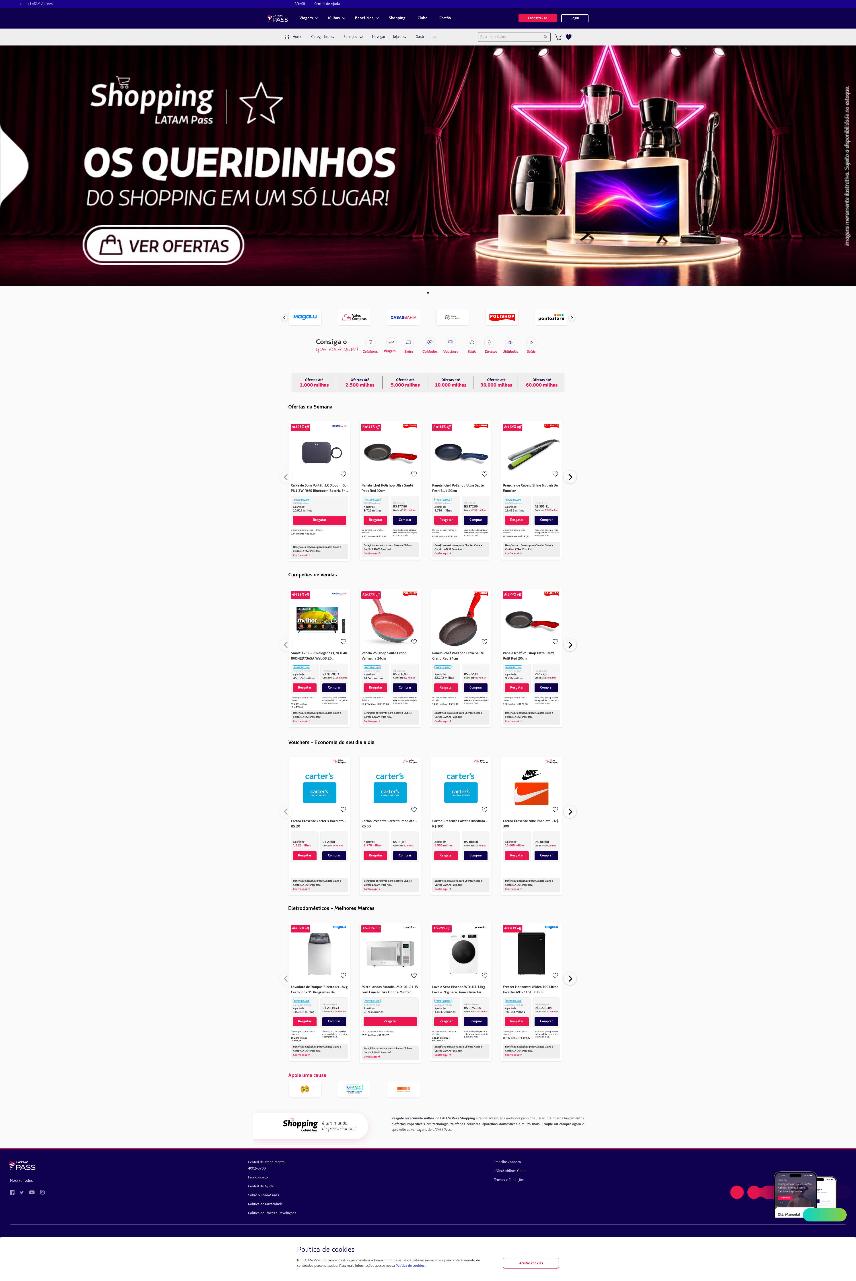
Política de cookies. (411, 1266)
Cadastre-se (538, 18)
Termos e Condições (509, 1180)
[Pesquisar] (545, 37)
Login (575, 18)
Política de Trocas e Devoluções (272, 1213)
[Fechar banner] (555, 1250)
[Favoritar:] (343, 474)
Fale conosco (258, 1177)
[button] (428, 293)
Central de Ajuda (327, 4)
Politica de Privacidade (265, 1204)
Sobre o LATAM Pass (263, 1195)
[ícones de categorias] (531, 342)
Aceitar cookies (531, 1263)
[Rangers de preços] (360, 382)
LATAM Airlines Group (510, 1171)
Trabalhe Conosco (507, 1162)
